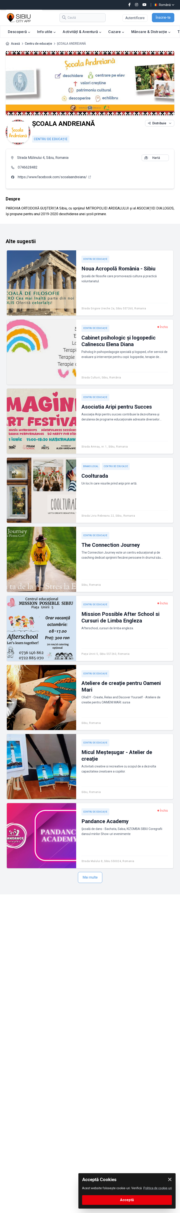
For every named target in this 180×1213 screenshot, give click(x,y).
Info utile (45, 31)
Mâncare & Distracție (149, 31)
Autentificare (135, 18)
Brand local (91, 466)
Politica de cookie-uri (157, 1188)
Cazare (115, 31)
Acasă (15, 43)
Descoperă (18, 31)
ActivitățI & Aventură (81, 31)
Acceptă (127, 1200)
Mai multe (90, 877)
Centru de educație (38, 43)
